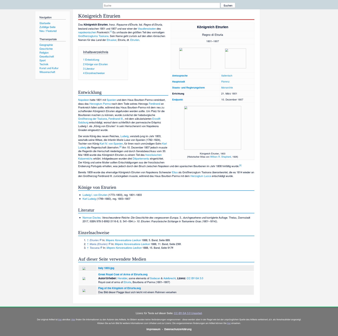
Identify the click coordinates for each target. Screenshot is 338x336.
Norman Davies (92, 217)
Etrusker (111, 40)
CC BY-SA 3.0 (195, 278)
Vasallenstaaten (147, 28)
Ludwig (124, 136)
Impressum (153, 329)
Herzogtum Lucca (200, 176)
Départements (141, 158)
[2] (120, 146)
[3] (240, 165)
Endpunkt (177, 99)
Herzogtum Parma (100, 103)
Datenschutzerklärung (178, 329)
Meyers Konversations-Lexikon (123, 240)
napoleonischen (87, 32)
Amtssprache (180, 75)
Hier (73, 319)
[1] (111, 31)
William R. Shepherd (220, 156)
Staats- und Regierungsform (188, 87)
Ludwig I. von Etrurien (95, 195)
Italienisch (226, 75)
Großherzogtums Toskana (93, 36)
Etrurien (134, 40)
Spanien (111, 100)
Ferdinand (154, 103)
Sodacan (155, 278)
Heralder (122, 278)
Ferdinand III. (115, 118)
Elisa (175, 172)
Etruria (127, 282)
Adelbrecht (169, 278)
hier (60, 319)
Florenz (225, 81)
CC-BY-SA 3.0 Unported (188, 313)
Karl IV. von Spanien (111, 143)
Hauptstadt (178, 81)
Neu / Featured (48, 31)
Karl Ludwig (89, 198)
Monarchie (227, 87)
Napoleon (83, 100)
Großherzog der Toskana (92, 118)
